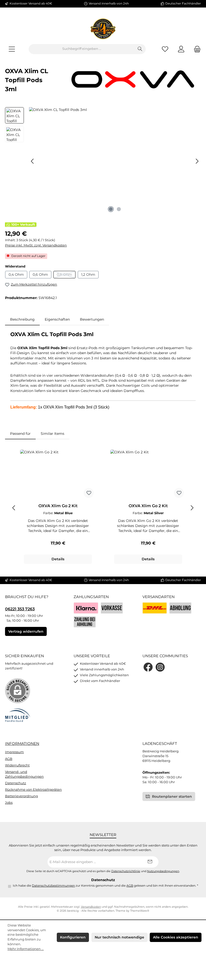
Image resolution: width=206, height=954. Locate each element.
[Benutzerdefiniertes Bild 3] (85, 621)
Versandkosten (91, 906)
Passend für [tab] (20, 434)
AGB (8, 759)
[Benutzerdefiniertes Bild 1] (154, 608)
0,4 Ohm (16, 274)
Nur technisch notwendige (119, 937)
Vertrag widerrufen (25, 631)
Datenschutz (15, 783)
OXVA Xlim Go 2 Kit (58, 505)
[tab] (22, 319)
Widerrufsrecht (17, 765)
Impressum (14, 752)
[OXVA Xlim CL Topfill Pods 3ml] (115, 161)
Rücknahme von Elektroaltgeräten (33, 789)
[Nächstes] (197, 161)
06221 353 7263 (20, 608)
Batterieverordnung (21, 796)
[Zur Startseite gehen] (103, 28)
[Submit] (150, 862)
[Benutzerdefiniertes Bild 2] (180, 608)
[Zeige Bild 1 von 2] (111, 209)
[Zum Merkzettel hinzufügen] (89, 493)
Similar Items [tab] (52, 434)
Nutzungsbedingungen (163, 871)
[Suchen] (140, 49)
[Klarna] (86, 608)
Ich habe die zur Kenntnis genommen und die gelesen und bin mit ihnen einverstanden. (105, 885)
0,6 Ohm (40, 274)
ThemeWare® (139, 910)
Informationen (22, 743)
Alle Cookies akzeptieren (175, 937)
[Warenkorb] (195, 49)
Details (58, 559)
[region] (103, 161)
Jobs (9, 802)
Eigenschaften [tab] (57, 319)
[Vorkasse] (112, 608)
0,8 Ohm (66, 275)
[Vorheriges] (32, 161)
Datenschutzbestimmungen (53, 885)
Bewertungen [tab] (92, 319)
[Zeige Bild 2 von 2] (119, 209)
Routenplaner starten (171, 796)
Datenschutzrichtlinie (125, 871)
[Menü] (12, 49)
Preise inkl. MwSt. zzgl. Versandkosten (36, 245)
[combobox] (82, 49)
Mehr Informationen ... (26, 949)
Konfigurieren (73, 937)
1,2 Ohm (88, 274)
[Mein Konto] (181, 49)
